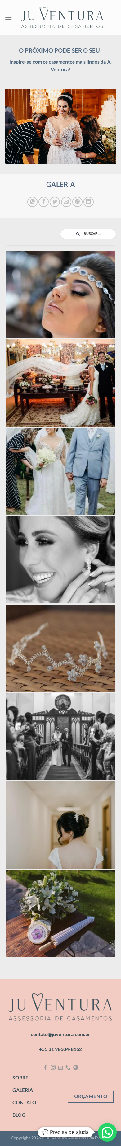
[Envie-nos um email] (60, 1068)
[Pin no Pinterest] (77, 202)
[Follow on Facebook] (45, 1068)
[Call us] (67, 1068)
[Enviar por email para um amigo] (66, 202)
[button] (107, 1132)
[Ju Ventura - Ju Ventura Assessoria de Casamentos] (62, 17)
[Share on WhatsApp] (32, 202)
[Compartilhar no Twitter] (55, 202)
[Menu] (8, 17)
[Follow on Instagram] (52, 1068)
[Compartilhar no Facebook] (43, 202)
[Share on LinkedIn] (88, 202)
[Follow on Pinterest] (75, 1068)
